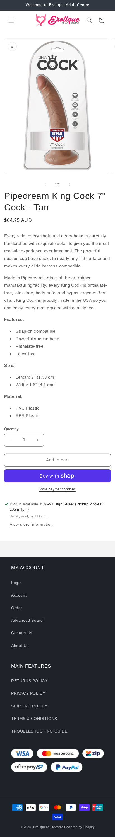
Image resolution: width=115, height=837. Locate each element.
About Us (20, 645)
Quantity (11, 429)
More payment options (57, 489)
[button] (11, 20)
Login (16, 582)
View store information (31, 524)
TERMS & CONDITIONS (34, 718)
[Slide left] (45, 184)
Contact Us (21, 633)
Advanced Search (28, 620)
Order (16, 607)
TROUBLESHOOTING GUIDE (39, 731)
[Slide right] (70, 184)
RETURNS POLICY (29, 680)
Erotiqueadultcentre (48, 827)
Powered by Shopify (79, 827)
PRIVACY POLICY (28, 693)
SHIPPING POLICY (29, 706)
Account (19, 595)
